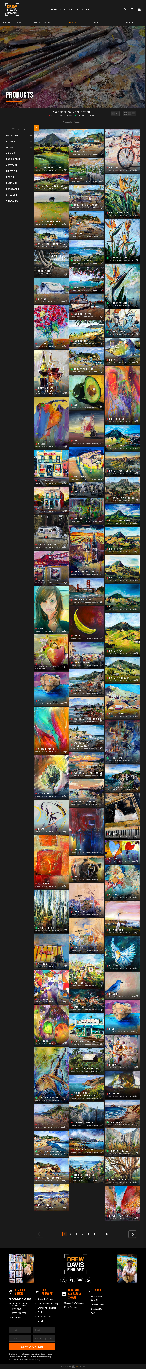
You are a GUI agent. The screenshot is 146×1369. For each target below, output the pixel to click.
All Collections (42, 23)
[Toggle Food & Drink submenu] (31, 159)
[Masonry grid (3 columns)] (125, 113)
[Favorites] (132, 9)
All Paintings (71, 23)
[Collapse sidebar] (36, 128)
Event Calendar (71, 1307)
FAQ (93, 1313)
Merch (40, 1320)
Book (40, 1312)
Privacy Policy (35, 1356)
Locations (12, 135)
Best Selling (100, 23)
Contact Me (96, 1308)
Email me (16, 1317)
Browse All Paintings (47, 1307)
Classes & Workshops (74, 1302)
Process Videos (98, 1304)
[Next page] (132, 1234)
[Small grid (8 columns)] (133, 113)
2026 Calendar (44, 1316)
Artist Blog (95, 1300)
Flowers (11, 141)
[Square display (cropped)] (117, 113)
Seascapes (12, 189)
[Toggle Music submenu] (31, 147)
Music (9, 147)
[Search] (125, 9)
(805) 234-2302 (19, 1313)
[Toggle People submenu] (31, 177)
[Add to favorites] (65, 170)
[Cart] (139, 9)
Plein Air (11, 183)
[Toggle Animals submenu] (31, 153)
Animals (11, 153)
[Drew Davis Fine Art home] (12, 9)
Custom (130, 23)
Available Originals (46, 1299)
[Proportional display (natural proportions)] (113, 113)
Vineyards (12, 200)
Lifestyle (12, 171)
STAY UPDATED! (32, 1346)
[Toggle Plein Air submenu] (31, 183)
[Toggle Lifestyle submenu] (31, 171)
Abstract (11, 165)
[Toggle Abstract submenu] (31, 165)
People (10, 177)
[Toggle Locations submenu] (31, 135)
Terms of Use (21, 1356)
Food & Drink (13, 159)
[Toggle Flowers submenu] (31, 141)
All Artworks (67, 122)
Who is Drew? (97, 1295)
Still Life (12, 194)
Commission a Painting (48, 1303)
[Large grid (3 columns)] (129, 113)
